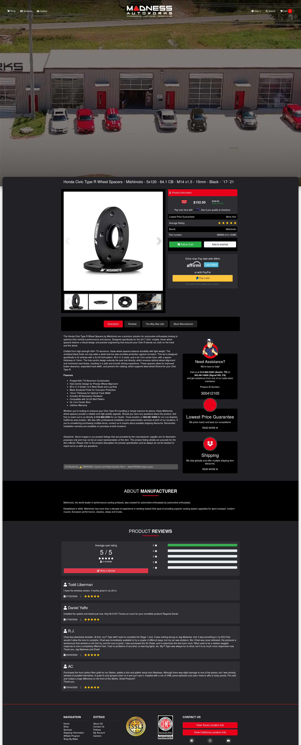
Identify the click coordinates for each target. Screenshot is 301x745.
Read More (209, 427)
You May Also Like (155, 323)
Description (113, 323)
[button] (159, 241)
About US (98, 723)
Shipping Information (73, 732)
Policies (97, 729)
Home (66, 723)
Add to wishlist (220, 244)
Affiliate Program (71, 735)
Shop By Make (70, 738)
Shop (13, 11)
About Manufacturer (183, 323)
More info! (231, 216)
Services (27, 11)
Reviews (132, 323)
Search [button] (271, 11)
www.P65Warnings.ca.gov (140, 466)
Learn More (211, 264)
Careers (97, 735)
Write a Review (107, 570)
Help (256, 11)
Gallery (43, 11)
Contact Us (98, 726)
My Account (99, 732)
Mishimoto (231, 229)
